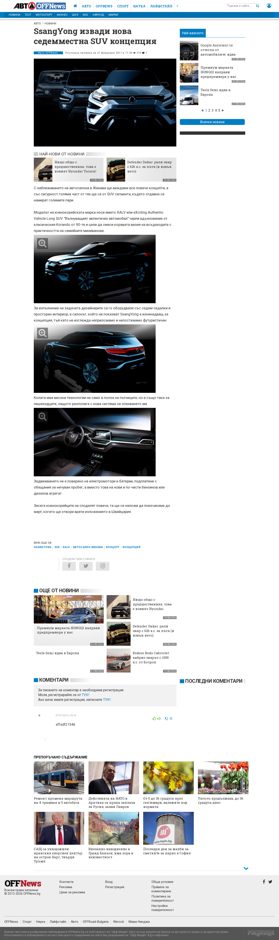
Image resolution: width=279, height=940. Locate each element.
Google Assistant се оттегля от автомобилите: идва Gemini (218, 52)
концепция (131, 547)
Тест (28, 14)
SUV (57, 547)
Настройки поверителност (162, 908)
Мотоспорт (44, 14)
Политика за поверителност (162, 898)
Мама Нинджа (139, 922)
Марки (113, 14)
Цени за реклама (72, 892)
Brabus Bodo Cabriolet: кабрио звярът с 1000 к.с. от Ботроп (151, 657)
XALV (66, 547)
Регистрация (114, 887)
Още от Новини (59, 591)
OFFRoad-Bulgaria (96, 922)
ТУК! (107, 700)
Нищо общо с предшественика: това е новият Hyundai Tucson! (75, 166)
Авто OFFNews (48, 52)
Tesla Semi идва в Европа (57, 653)
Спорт (123, 6)
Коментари (54, 680)
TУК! (85, 695)
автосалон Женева (88, 547)
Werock (118, 922)
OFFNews (11, 922)
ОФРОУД (98, 14)
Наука (139, 6)
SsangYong (42, 547)
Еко (85, 14)
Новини (14, 14)
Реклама (65, 887)
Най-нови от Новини (62, 154)
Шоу (75, 14)
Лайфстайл (161, 6)
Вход (109, 882)
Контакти (66, 882)
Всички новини (212, 122)
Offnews (104, 6)
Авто (86, 6)
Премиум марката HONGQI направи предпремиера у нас (218, 72)
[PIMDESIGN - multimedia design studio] (259, 934)
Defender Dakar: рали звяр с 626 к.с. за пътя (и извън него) (149, 166)
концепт (113, 547)
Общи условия (162, 882)
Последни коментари (214, 681)
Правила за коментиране (161, 889)
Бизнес (62, 14)
